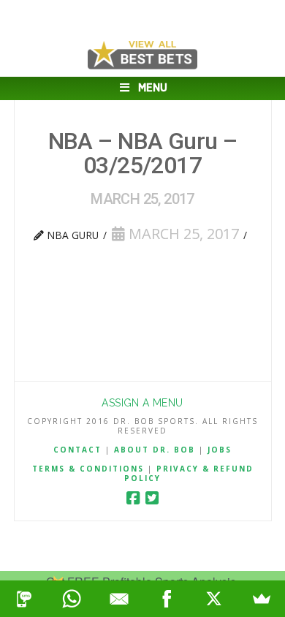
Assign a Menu (142, 403)
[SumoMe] (261, 598)
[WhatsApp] (71, 598)
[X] (214, 598)
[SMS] (24, 598)
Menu (152, 88)
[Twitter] (152, 498)
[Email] (118, 598)
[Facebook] (133, 498)
